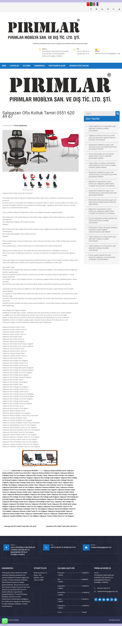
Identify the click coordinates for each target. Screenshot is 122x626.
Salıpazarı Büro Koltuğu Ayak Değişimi (46, 478)
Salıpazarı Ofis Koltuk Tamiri (41, 504)
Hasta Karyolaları (57, 66)
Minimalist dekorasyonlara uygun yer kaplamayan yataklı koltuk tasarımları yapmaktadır (102, 202)
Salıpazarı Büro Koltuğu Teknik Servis (22, 482)
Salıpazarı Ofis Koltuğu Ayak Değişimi (46, 497)
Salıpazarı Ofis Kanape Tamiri (40, 494)
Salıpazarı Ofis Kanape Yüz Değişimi (64, 494)
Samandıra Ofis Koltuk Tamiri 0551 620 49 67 (62, 526)
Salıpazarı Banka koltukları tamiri (54, 471)
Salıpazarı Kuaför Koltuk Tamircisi (44, 492)
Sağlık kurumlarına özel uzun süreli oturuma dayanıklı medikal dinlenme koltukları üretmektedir (102, 138)
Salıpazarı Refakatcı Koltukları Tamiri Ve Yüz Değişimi (28, 509)
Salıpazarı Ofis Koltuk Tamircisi (20, 504)
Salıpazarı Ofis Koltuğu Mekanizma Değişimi (30, 499)
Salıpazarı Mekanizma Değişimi (18, 494)
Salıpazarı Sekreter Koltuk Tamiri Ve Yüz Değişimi (29, 511)
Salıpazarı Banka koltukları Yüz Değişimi (46, 473)
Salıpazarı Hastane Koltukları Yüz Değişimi (42, 490)
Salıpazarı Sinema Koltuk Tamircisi (60, 511)
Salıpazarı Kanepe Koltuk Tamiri (21, 492)
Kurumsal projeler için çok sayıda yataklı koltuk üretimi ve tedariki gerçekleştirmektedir (101, 156)
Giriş (4, 66)
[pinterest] (107, 9)
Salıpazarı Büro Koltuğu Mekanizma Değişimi (33, 480)
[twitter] (95, 9)
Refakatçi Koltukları (79, 66)
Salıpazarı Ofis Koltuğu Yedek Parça (41, 502)
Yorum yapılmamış (20, 125)
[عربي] (91, 4)
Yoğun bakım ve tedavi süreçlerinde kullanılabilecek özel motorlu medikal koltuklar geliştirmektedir (102, 165)
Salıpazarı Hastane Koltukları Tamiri (47, 487)
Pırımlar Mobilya (12, 620)
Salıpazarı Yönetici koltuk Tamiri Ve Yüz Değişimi (56, 516)
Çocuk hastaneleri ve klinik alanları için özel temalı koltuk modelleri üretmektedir (103, 220)
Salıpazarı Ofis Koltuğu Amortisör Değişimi (17, 497)
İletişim (26, 66)
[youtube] (118, 9)
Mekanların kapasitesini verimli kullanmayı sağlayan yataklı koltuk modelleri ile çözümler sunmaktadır (102, 184)
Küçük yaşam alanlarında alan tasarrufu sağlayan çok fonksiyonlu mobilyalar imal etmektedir (102, 257)
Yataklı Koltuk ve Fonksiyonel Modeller (24, 471)
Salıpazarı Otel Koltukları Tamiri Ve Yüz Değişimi (26, 506)
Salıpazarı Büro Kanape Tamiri (36, 475)
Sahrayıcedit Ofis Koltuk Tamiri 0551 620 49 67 (19, 526)
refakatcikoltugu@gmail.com (107, 53)
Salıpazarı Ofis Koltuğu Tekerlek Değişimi (61, 499)
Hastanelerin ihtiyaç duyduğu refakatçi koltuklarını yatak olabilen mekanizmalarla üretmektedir (103, 230)
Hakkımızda (39, 66)
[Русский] (97, 4)
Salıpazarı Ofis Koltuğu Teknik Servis (15, 502)
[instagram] (112, 9)
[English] (94, 4)
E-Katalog (14, 66)
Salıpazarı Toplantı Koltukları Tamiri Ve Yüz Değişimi (20, 516)
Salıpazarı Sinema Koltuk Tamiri (13, 514)
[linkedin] (101, 9)
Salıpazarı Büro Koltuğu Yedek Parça (49, 482)
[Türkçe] (88, 4)
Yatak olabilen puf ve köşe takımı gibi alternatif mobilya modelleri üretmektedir (102, 128)
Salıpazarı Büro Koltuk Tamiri (28, 485)
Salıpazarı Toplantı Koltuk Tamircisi (37, 514)
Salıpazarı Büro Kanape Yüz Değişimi (61, 475)
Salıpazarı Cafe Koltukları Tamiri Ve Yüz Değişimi (56, 485)
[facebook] (90, 9)
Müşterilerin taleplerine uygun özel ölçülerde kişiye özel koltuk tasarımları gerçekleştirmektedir (103, 147)
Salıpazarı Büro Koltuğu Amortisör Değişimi (17, 478)
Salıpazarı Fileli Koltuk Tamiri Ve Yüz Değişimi (18, 487)
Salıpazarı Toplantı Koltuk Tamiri (61, 514)
